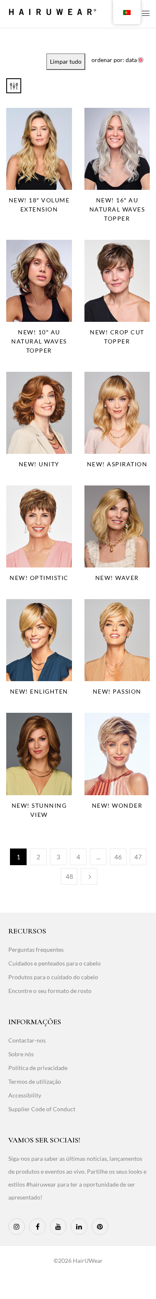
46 (118, 857)
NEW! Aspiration (117, 464)
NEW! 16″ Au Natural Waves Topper (117, 209)
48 (69, 876)
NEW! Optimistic (39, 577)
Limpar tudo (66, 61)
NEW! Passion (117, 691)
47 (138, 857)
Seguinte (89, 876)
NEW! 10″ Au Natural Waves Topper (39, 341)
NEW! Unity (39, 464)
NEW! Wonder (117, 805)
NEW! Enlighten (39, 691)
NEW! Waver (117, 577)
